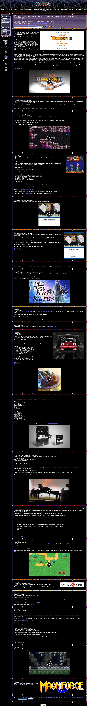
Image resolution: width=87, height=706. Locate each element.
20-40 (24, 697)
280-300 (71, 697)
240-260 (63, 697)
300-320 (75, 697)
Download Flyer (17, 248)
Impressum (6, 56)
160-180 (48, 697)
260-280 (67, 697)
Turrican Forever (6, 46)
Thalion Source (6, 50)
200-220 (56, 697)
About (6, 55)
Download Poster (18, 249)
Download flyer (17, 533)
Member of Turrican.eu (5, 49)
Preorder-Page (17, 363)
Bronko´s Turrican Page (5, 47)
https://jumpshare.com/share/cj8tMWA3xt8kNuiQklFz (43, 23)
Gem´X (47, 543)
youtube (31, 244)
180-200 (52, 697)
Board (46, 25)
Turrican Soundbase (53, 326)
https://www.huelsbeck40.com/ (33, 18)
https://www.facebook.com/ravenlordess (44, 311)
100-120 (36, 697)
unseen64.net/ (62, 273)
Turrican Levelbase (29, 193)
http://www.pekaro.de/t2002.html (27, 189)
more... (57, 27)
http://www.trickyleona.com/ (25, 545)
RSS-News (6, 61)
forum (22, 536)
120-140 (40, 697)
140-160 (44, 697)
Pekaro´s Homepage (27, 611)
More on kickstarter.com (19, 68)
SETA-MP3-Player (20, 101)
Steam (28, 548)
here (33, 604)
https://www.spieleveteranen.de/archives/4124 (64, 21)
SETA (28, 115)
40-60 (27, 697)
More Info (16, 362)
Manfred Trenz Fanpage (5, 48)
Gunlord (24, 266)
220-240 (60, 697)
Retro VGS (64, 266)
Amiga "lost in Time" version (33, 238)
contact (42, 10)
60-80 (30, 697)
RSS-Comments (6, 62)
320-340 (79, 697)
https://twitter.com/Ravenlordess (26, 311)
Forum (20, 684)
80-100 (32, 697)
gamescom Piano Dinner (52, 423)
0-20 (22, 697)
